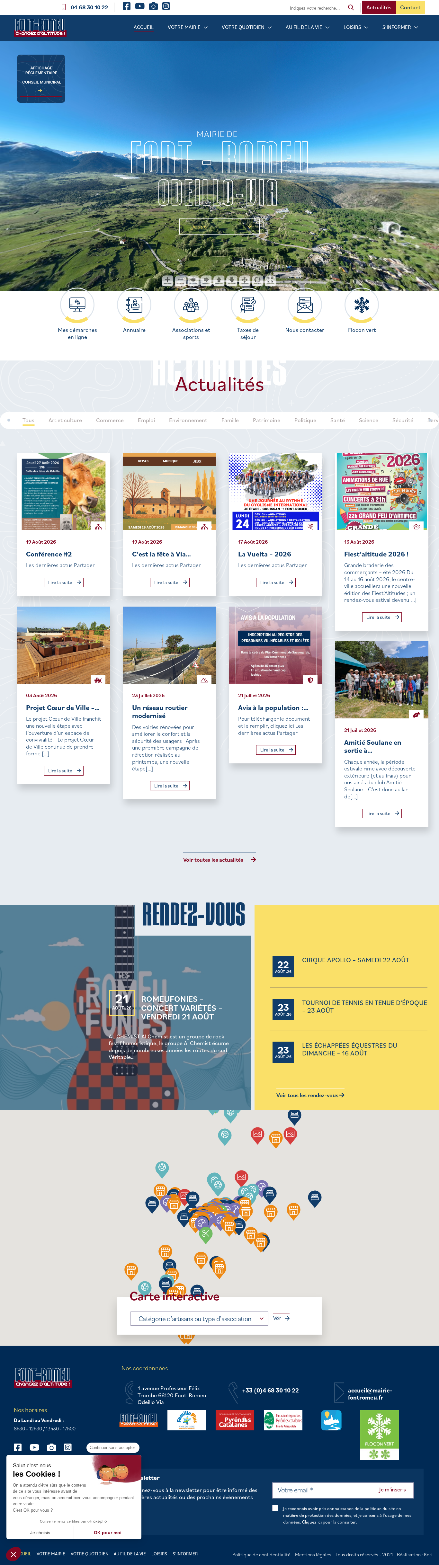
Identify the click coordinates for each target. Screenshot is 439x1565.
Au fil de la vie (304, 27)
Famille (230, 420)
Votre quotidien (243, 27)
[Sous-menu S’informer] (416, 27)
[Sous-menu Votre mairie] (206, 27)
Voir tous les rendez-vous (307, 1095)
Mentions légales (313, 1554)
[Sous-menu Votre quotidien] (270, 27)
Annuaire (134, 329)
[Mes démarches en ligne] (77, 305)
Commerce (110, 420)
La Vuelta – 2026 (264, 554)
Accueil (144, 27)
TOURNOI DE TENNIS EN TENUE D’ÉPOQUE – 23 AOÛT (364, 1007)
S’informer (396, 27)
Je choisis (40, 1532)
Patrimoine (266, 420)
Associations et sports (191, 333)
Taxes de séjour (248, 333)
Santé (337, 420)
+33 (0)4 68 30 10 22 (270, 1390)
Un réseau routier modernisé (159, 711)
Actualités (378, 7)
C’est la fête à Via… (161, 554)
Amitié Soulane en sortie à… (372, 746)
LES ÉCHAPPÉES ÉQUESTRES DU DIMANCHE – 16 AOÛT (349, 1049)
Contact (410, 7)
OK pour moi (107, 1532)
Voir (277, 1318)
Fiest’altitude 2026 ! (376, 554)
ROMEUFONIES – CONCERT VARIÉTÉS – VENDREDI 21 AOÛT (181, 1007)
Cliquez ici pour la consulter (329, 1522)
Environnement (188, 420)
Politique (305, 420)
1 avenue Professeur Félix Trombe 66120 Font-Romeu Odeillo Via (172, 1395)
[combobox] (199, 1319)
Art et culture (65, 420)
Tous (28, 420)
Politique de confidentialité (261, 1554)
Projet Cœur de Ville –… (63, 707)
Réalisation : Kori (415, 1554)
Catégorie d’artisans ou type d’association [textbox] (195, 1318)
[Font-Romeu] (43, 30)
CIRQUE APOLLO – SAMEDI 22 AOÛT (355, 960)
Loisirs (352, 27)
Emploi (146, 420)
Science (368, 420)
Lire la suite (60, 582)
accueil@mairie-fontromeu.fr (370, 1394)
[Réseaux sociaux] (21, 1447)
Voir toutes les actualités (213, 859)
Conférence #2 (49, 554)
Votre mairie (184, 27)
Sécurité (402, 420)
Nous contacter (304, 329)
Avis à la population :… (273, 707)
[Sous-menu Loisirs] (366, 27)
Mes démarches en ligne (77, 333)
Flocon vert (362, 329)
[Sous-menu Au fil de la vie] (327, 27)
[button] (271, 1214)
